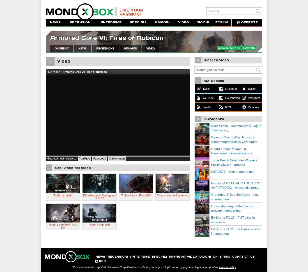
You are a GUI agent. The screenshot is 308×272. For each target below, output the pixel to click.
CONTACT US (243, 256)
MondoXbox (81, 11)
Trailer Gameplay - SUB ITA (63, 226)
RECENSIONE (105, 48)
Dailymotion (117, 158)
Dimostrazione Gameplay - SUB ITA (99, 197)
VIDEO (183, 22)
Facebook (99, 158)
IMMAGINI (162, 22)
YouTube (84, 158)
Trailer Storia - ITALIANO (136, 195)
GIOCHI (202, 22)
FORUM (221, 22)
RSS (100, 261)
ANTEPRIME (111, 22)
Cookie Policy (227, 267)
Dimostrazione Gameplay (172, 195)
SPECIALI (138, 22)
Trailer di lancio (62, 195)
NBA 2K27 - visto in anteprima (232, 171)
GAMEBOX (62, 48)
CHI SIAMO (221, 256)
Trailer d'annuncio (99, 225)
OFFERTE (249, 22)
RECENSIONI (80, 22)
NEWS (55, 22)
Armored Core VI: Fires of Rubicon (107, 38)
